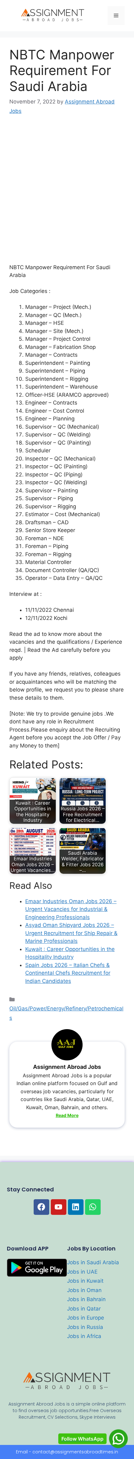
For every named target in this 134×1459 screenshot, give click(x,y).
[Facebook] (41, 1207)
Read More (67, 1115)
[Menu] (116, 15)
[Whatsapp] (93, 1207)
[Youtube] (58, 1207)
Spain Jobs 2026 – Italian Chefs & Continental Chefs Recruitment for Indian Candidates (67, 973)
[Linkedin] (76, 1207)
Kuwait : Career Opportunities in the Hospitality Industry (70, 953)
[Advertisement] (67, 194)
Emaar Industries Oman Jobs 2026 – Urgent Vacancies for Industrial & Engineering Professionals (71, 909)
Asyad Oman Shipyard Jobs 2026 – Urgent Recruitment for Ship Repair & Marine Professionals (71, 933)
